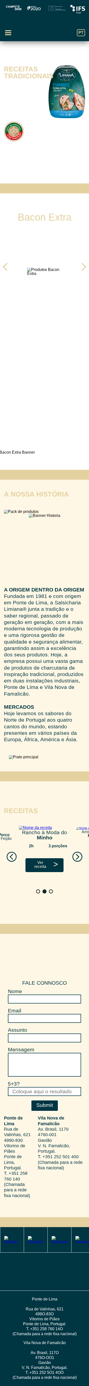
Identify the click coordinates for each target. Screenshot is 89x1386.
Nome (15, 991)
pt (81, 32)
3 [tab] (53, 314)
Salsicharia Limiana (44, 28)
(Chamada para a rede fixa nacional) (17, 1190)
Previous (7, 267)
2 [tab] (48, 176)
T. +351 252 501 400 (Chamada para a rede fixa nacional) (60, 1162)
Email (14, 1010)
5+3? (14, 1084)
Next (82, 267)
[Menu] (8, 32)
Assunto (17, 1030)
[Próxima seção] (44, 165)
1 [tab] (41, 176)
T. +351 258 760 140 (15, 1176)
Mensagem (21, 1049)
